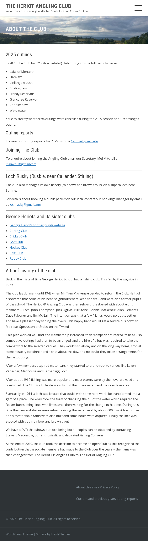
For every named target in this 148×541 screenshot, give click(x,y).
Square (41, 534)
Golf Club (16, 242)
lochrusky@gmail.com (25, 204)
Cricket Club (18, 236)
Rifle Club (16, 253)
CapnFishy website (84, 141)
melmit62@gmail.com (21, 164)
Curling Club (19, 231)
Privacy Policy (109, 487)
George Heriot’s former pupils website (37, 225)
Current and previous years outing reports (107, 499)
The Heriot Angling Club (38, 6)
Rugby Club (18, 258)
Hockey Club (19, 247)
